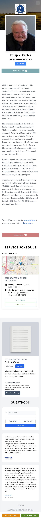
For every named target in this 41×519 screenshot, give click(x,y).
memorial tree (29, 220)
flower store (27, 223)
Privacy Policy (15, 510)
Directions (20, 300)
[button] (20, 263)
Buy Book (20, 366)
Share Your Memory (12, 393)
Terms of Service (25, 510)
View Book (9, 366)
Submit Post (20, 425)
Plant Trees (20, 304)
